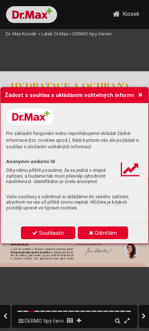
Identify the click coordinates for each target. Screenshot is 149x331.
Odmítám (105, 233)
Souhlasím (51, 233)
